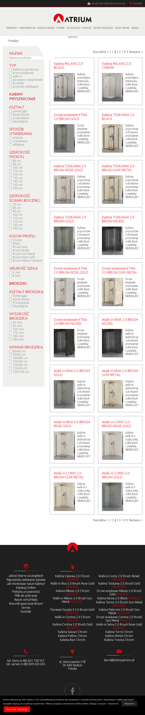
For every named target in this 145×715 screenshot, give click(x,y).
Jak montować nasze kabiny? (26, 583)
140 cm (17, 181)
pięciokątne (20, 121)
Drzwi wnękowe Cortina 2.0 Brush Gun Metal (119, 618)
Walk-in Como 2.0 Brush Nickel (119, 577)
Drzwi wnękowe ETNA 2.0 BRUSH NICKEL (70, 321)
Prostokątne (21, 302)
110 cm (17, 171)
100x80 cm (20, 358)
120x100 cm (21, 371)
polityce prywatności (35, 703)
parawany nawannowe (28, 79)
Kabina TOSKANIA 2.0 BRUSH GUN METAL (118, 168)
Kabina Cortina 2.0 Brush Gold (72, 626)
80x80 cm (19, 351)
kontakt (137, 3)
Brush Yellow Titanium (27, 260)
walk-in (17, 76)
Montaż (86, 27)
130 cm (17, 178)
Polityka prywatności (26, 591)
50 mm (17, 322)
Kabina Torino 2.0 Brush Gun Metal (119, 603)
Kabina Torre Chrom (119, 631)
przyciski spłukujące (26, 86)
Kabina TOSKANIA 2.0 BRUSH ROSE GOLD (70, 168)
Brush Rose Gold (24, 257)
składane (18, 144)
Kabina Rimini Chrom (119, 635)
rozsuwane (20, 141)
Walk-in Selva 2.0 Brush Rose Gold (119, 626)
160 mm (18, 329)
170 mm (18, 332)
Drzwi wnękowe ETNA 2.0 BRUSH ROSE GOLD (71, 270)
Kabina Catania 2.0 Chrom (72, 577)
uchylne (18, 137)
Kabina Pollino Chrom (72, 635)
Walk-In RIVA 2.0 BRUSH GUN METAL (120, 373)
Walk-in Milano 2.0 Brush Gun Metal (72, 599)
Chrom (17, 240)
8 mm (16, 275)
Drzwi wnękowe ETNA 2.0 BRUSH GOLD (70, 117)
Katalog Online (45, 27)
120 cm (17, 174)
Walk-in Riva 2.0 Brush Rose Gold (72, 585)
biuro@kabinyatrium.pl (112, 3)
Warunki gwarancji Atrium (26, 603)
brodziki (18, 83)
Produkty (12, 27)
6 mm (16, 272)
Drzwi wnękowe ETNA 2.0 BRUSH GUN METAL (119, 270)
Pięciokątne (20, 306)
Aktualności (73, 27)
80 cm (17, 160)
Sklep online (122, 27)
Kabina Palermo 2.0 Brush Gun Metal (119, 611)
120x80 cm (20, 365)
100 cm (17, 167)
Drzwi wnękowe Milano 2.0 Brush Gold (119, 592)
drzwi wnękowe (23, 73)
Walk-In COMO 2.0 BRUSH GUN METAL (69, 475)
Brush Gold (20, 247)
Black (16, 243)
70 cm (17, 204)
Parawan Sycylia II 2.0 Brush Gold (72, 611)
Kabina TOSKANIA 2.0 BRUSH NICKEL (118, 219)
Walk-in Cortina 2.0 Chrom (72, 618)
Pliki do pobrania (26, 595)
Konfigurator (27, 27)
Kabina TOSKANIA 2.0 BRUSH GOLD (70, 219)
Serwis (135, 27)
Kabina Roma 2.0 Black (119, 598)
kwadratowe (21, 114)
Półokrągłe (20, 295)
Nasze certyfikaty (26, 599)
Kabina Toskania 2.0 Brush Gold (119, 585)
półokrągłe (20, 111)
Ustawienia (129, 703)
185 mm (18, 336)
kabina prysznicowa (26, 69)
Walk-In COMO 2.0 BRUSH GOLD (116, 475)
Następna (134, 51)
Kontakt (73, 37)
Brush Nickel (21, 250)
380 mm (18, 339)
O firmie (60, 27)
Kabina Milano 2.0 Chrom (72, 592)
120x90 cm (20, 368)
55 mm (17, 325)
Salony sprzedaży (103, 27)
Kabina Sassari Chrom (72, 631)
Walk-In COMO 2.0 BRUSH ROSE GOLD (116, 424)
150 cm (17, 184)
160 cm (17, 188)
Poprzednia (99, 51)
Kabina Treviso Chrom (119, 639)
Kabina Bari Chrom (72, 639)
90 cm (17, 164)
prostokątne (21, 118)
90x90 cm (19, 354)
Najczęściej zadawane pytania (25, 579)
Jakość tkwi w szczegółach (25, 575)
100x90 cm (20, 361)
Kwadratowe (21, 299)
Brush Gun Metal (24, 253)
